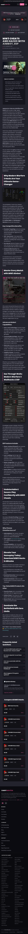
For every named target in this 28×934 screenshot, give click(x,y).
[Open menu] (26, 4)
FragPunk (3, 913)
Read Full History (8, 692)
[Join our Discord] (2, 803)
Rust (16, 894)
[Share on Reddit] (17, 636)
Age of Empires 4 (5, 861)
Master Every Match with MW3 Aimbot (14, 85)
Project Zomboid (18, 881)
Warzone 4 (17, 920)
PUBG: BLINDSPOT (18, 887)
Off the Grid (17, 869)
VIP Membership (5, 825)
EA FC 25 (3, 899)
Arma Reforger (5, 869)
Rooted (16, 892)
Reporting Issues (5, 848)
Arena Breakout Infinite (6, 866)
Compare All (17, 13)
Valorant (16, 911)
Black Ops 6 (4, 878)
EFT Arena (4, 904)
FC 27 (3, 902)
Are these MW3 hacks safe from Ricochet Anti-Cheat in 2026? (14, 650)
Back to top (20, 932)
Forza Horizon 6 (5, 911)
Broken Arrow (4, 883)
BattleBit (3, 873)
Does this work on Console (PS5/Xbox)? (14, 668)
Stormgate (17, 897)
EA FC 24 (3, 897)
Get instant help (16, 539)
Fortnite (3, 908)
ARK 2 (3, 868)
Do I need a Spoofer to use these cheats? (14, 656)
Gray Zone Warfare (6, 915)
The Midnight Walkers (19, 904)
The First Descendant (19, 902)
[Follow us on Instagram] (6, 803)
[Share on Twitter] (14, 636)
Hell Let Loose (4, 918)
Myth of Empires (18, 866)
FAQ (2, 843)
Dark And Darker (5, 887)
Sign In (22, 4)
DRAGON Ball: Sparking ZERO (7, 892)
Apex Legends (4, 862)
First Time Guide (5, 827)
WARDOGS (17, 915)
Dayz (3, 888)
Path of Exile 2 (18, 876)
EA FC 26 (3, 901)
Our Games (4, 814)
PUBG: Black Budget (19, 885)
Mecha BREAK (17, 859)
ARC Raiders (4, 864)
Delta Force (4, 890)
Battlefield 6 (4, 876)
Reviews (3, 819)
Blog (2, 830)
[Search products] (18, 4)
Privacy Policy (12, 932)
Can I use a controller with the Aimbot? (14, 662)
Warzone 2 (17, 916)
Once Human (17, 871)
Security (3, 845)
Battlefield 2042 (5, 875)
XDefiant (16, 923)
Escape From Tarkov (6, 906)
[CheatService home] (7, 790)
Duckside (3, 894)
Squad (16, 908)
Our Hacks (3, 812)
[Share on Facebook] (11, 636)
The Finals (17, 901)
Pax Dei (16, 878)
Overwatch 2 (17, 873)
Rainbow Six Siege (18, 888)
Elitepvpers (4, 834)
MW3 (16, 862)
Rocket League (18, 890)
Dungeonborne (5, 895)
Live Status (3, 816)
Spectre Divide (18, 895)
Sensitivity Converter (6, 850)
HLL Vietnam (4, 920)
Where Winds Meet (19, 921)
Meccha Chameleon (19, 857)
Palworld (16, 875)
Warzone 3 (17, 918)
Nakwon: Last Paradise (19, 868)
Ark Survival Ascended (19, 899)
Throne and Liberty (19, 906)
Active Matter (4, 859)
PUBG (16, 883)
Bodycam (4, 881)
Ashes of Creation (5, 871)
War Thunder (17, 913)
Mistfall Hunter (18, 861)
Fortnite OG (4, 909)
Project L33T (17, 880)
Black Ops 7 (4, 880)
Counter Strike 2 (5, 885)
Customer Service (5, 840)
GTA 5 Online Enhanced (6, 916)
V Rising (16, 909)
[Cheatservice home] (5, 4)
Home (2, 809)
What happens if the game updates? (14, 674)
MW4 (16, 864)
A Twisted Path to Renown (7, 857)
